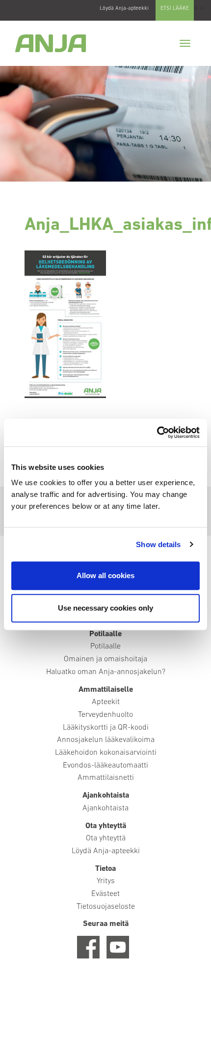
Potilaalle (105, 646)
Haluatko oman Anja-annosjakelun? (105, 672)
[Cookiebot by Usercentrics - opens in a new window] (157, 432)
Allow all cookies (105, 575)
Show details (158, 544)
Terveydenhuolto (105, 715)
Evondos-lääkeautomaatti (105, 766)
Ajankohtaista (105, 808)
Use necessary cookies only (105, 608)
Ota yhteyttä (106, 838)
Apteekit (106, 702)
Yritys (106, 881)
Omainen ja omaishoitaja (105, 659)
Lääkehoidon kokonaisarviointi (106, 753)
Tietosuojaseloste (106, 907)
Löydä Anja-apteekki (124, 8)
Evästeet (105, 894)
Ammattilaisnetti (106, 778)
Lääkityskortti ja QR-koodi (106, 728)
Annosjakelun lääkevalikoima (106, 740)
